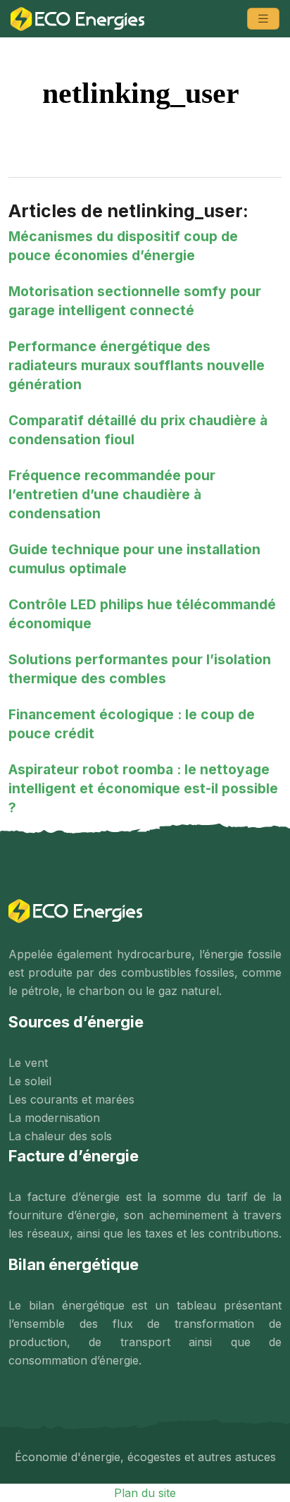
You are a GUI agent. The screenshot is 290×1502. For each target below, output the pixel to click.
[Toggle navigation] (263, 19)
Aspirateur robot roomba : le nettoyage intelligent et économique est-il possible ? (143, 788)
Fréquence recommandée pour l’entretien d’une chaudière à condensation (111, 494)
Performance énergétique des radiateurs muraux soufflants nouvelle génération (136, 365)
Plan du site (145, 1493)
